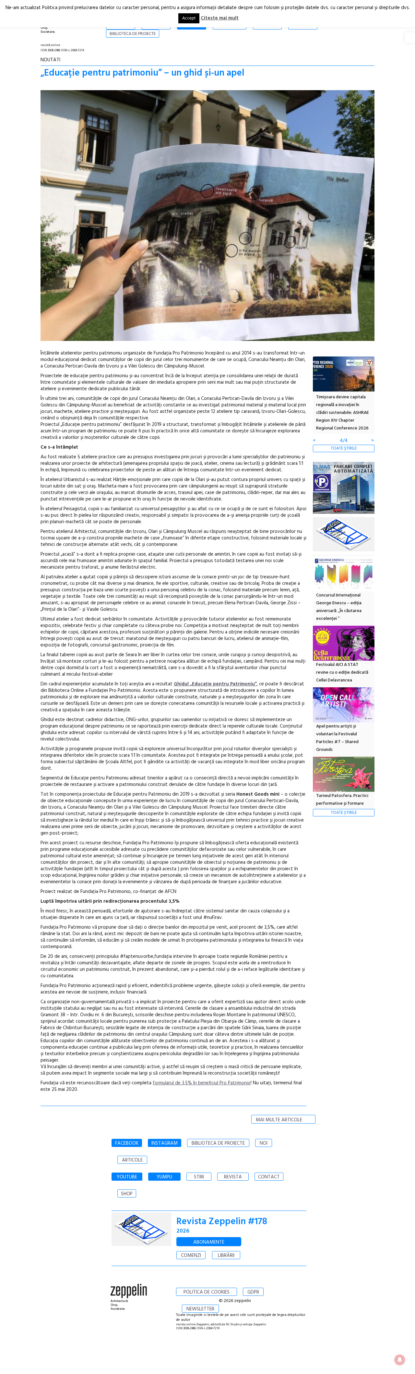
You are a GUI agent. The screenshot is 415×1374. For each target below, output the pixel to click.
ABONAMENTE (208, 1242)
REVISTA (233, 1177)
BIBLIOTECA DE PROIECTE (218, 1143)
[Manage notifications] (400, 1360)
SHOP (127, 1194)
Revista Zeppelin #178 (221, 1221)
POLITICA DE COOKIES (207, 1292)
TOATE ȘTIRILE (344, 448)
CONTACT (269, 1177)
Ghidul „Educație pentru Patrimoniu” (215, 684)
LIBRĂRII (226, 1256)
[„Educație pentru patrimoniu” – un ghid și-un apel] (207, 217)
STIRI (199, 1177)
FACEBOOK (126, 1143)
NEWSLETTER (200, 1309)
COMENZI (191, 1256)
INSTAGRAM (164, 1143)
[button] (410, 37)
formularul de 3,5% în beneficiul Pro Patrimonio (202, 1083)
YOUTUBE (127, 1177)
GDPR (253, 1292)
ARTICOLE (132, 1160)
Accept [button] (189, 18)
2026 (182, 1231)
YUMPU (164, 1177)
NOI (263, 1143)
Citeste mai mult (220, 18)
